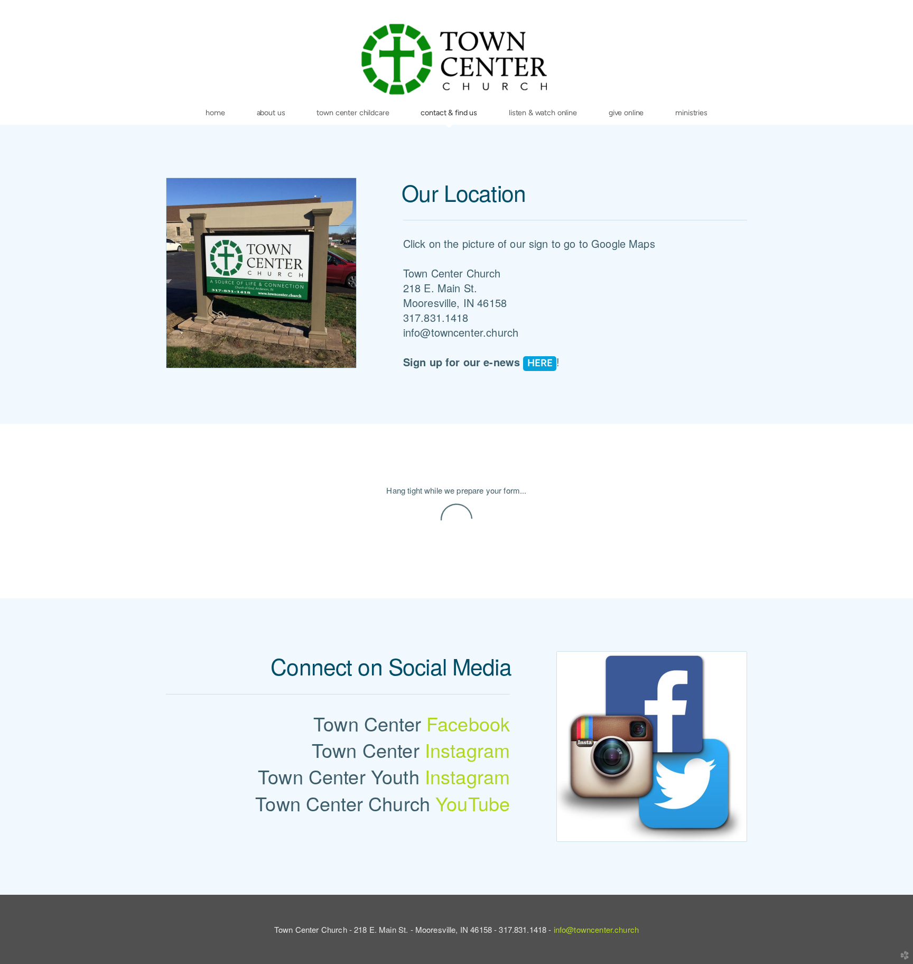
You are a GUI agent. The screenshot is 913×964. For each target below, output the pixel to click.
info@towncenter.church (596, 929)
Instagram (467, 749)
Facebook (468, 723)
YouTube (472, 803)
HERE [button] (540, 363)
